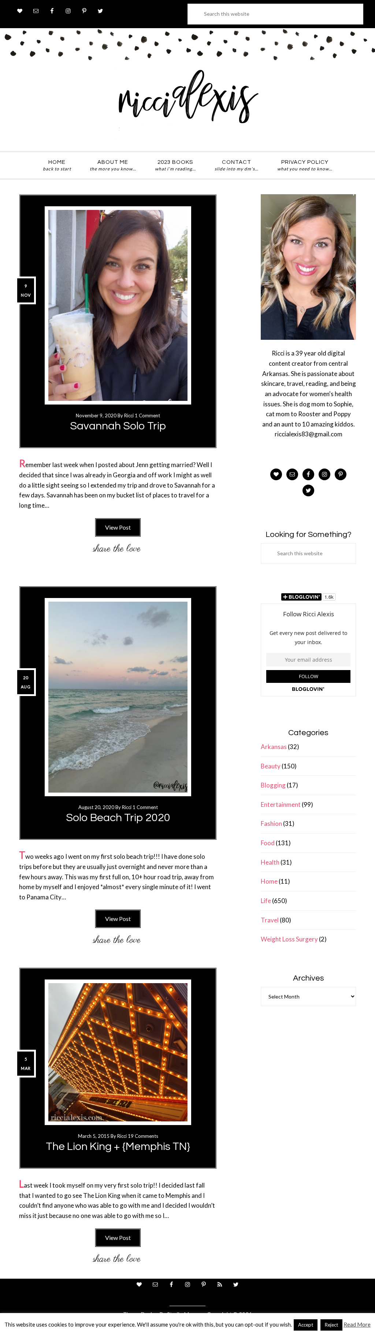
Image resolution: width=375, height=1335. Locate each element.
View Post (118, 527)
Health (270, 862)
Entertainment (281, 804)
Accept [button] (305, 1325)
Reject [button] (331, 1325)
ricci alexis (187, 103)
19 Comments (143, 1136)
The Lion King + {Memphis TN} (118, 1146)
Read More (357, 1324)
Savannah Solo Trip (118, 426)
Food (268, 843)
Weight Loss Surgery (289, 939)
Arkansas (274, 747)
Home (269, 881)
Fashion (271, 823)
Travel (270, 920)
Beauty (271, 766)
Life (266, 901)
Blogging (273, 785)
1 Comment (147, 415)
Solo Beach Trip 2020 (118, 817)
